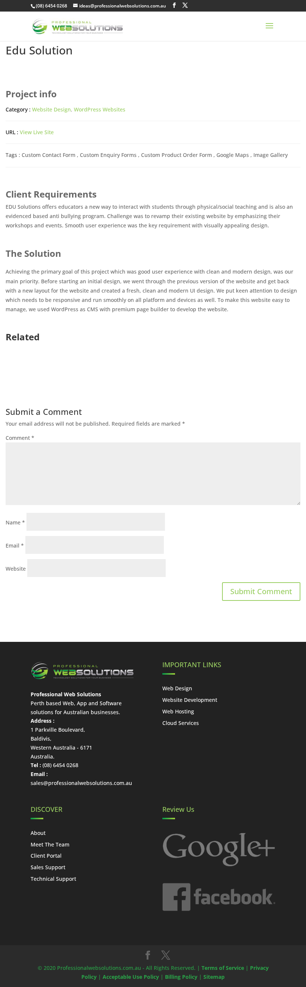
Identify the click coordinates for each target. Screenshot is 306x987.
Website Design (51, 109)
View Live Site (37, 132)
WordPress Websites (99, 109)
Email (15, 545)
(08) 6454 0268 (51, 6)
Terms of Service (223, 967)
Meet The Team (50, 844)
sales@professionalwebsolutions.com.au (81, 782)
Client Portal (46, 855)
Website (16, 568)
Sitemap (214, 976)
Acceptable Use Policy (131, 976)
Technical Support (53, 878)
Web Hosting (178, 711)
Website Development (189, 699)
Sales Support (48, 867)
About (38, 832)
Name (15, 522)
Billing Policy (181, 976)
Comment (20, 437)
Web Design (177, 688)
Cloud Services (180, 722)
